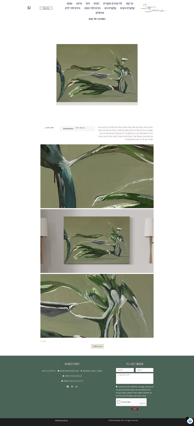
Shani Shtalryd (115, 420)
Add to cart (97, 346)
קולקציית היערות (127, 8)
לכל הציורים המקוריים (112, 3)
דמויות (96, 3)
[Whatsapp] (76, 386)
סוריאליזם (100, 12)
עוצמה (69, 3)
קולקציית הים (110, 8)
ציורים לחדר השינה (92, 8)
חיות (88, 3)
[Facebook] (68, 386)
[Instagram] (72, 386)
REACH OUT (72, 364)
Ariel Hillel (72, 420)
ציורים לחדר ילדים (72, 8)
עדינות (79, 3)
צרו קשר (129, 3)
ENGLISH (46, 8)
